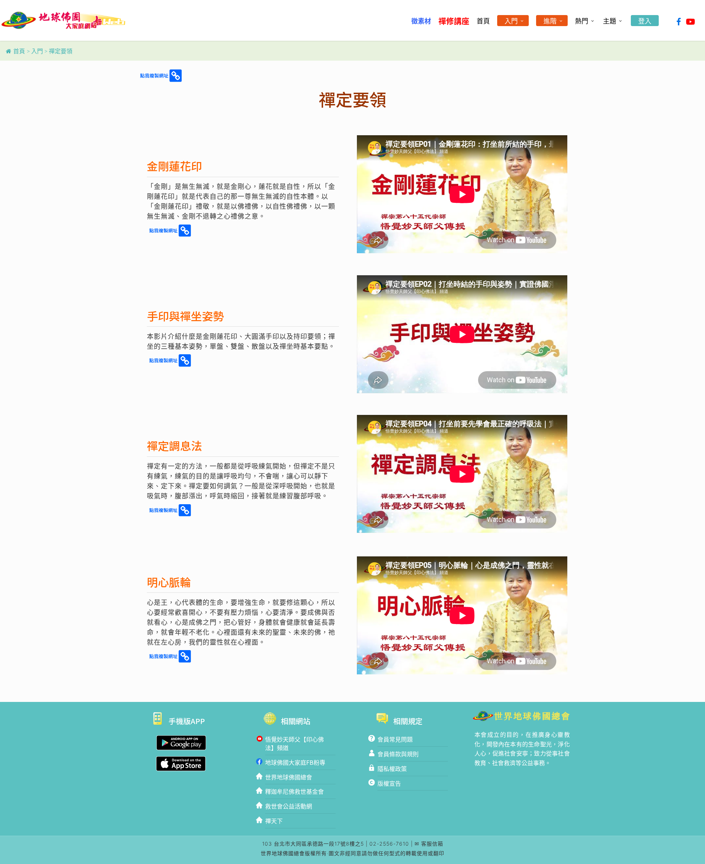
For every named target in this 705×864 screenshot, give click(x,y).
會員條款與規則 (398, 753)
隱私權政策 (392, 768)
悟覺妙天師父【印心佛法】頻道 (294, 743)
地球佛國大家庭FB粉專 (295, 762)
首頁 (19, 51)
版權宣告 (389, 783)
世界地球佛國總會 (288, 776)
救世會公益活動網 (288, 806)
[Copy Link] (160, 76)
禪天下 (274, 820)
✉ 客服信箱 (429, 843)
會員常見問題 (395, 739)
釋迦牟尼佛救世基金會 (294, 791)
